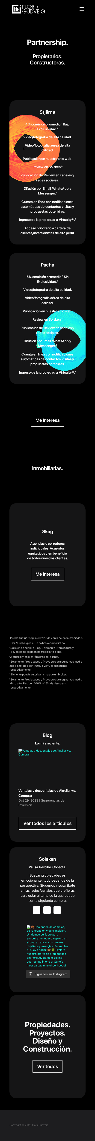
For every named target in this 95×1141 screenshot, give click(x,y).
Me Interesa (48, 420)
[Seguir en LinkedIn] (57, 910)
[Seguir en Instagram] (36, 910)
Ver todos (47, 1066)
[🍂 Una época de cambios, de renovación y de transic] (47, 945)
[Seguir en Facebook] (47, 910)
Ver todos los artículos (47, 823)
